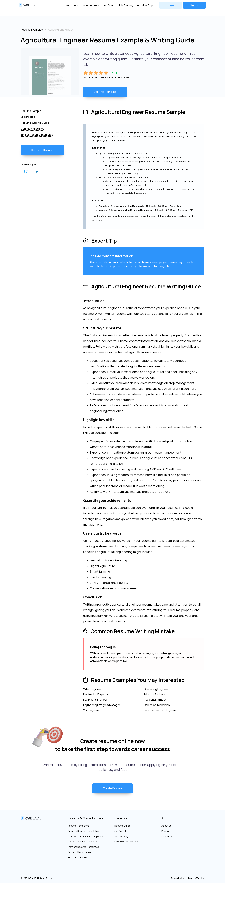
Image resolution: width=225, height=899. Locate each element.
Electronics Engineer (95, 694)
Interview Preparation (126, 841)
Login (171, 5)
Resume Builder (122, 825)
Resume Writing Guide (35, 123)
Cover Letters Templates (81, 852)
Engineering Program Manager (101, 705)
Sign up (194, 5)
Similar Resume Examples (37, 134)
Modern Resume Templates (83, 841)
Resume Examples (78, 857)
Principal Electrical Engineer (160, 710)
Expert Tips (28, 117)
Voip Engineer (91, 710)
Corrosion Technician (157, 705)
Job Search (120, 831)
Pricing (165, 831)
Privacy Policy (177, 878)
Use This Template (105, 92)
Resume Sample (31, 111)
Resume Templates (78, 825)
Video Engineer (92, 689)
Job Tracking (126, 5)
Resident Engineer (155, 699)
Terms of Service (196, 878)
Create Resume (112, 788)
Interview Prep (145, 5)
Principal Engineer (154, 694)
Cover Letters (89, 5)
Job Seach (109, 5)
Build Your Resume (42, 150)
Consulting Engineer (156, 689)
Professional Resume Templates (85, 836)
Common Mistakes (32, 128)
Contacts (166, 836)
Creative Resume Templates (83, 831)
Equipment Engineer (95, 699)
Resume (71, 5)
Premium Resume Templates (83, 846)
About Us (166, 825)
